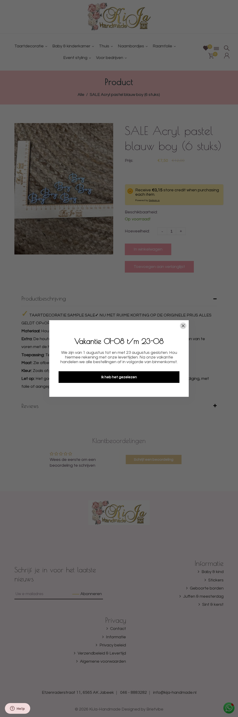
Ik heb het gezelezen (119, 377)
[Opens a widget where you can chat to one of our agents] (17, 709)
